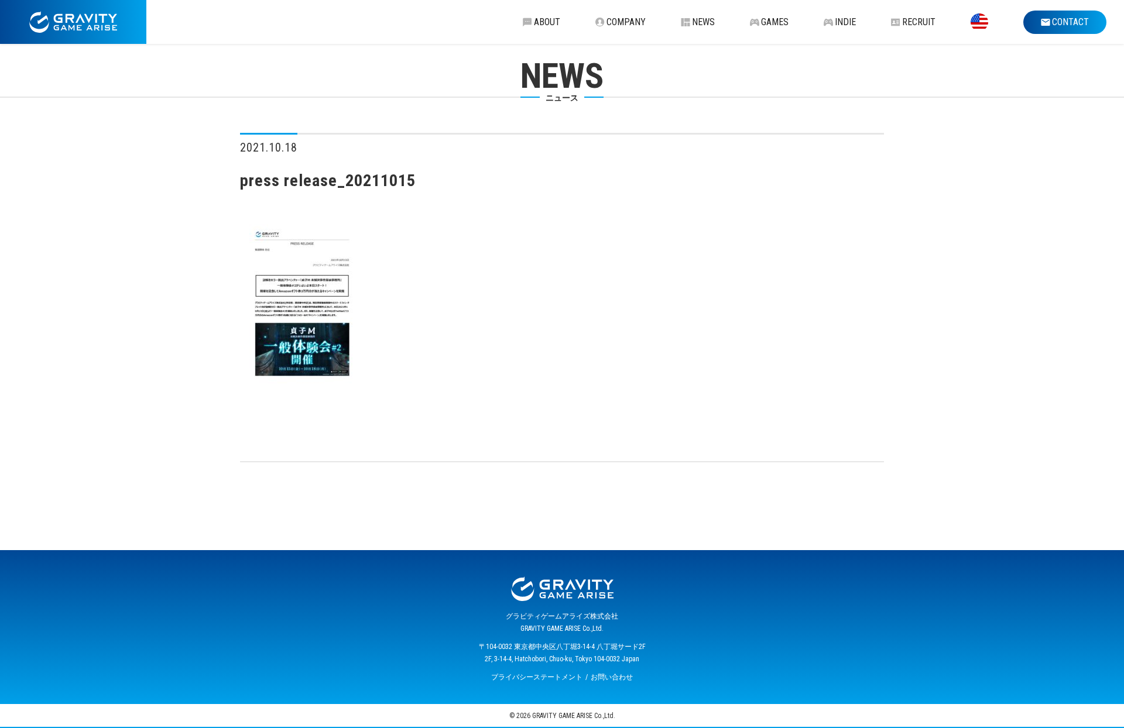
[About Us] (979, 22)
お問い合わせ (612, 677)
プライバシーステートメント (536, 677)
